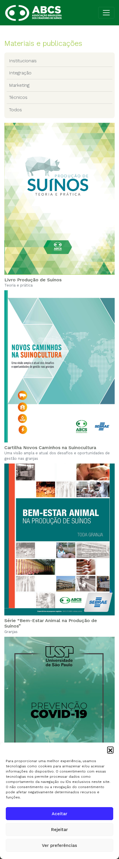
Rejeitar (59, 829)
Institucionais (23, 60)
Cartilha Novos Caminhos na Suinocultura (50, 447)
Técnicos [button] (18, 97)
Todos (15, 109)
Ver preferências (59, 845)
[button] (110, 750)
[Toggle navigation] (106, 12)
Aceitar (59, 813)
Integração (20, 73)
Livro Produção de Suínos (33, 279)
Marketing (19, 85)
